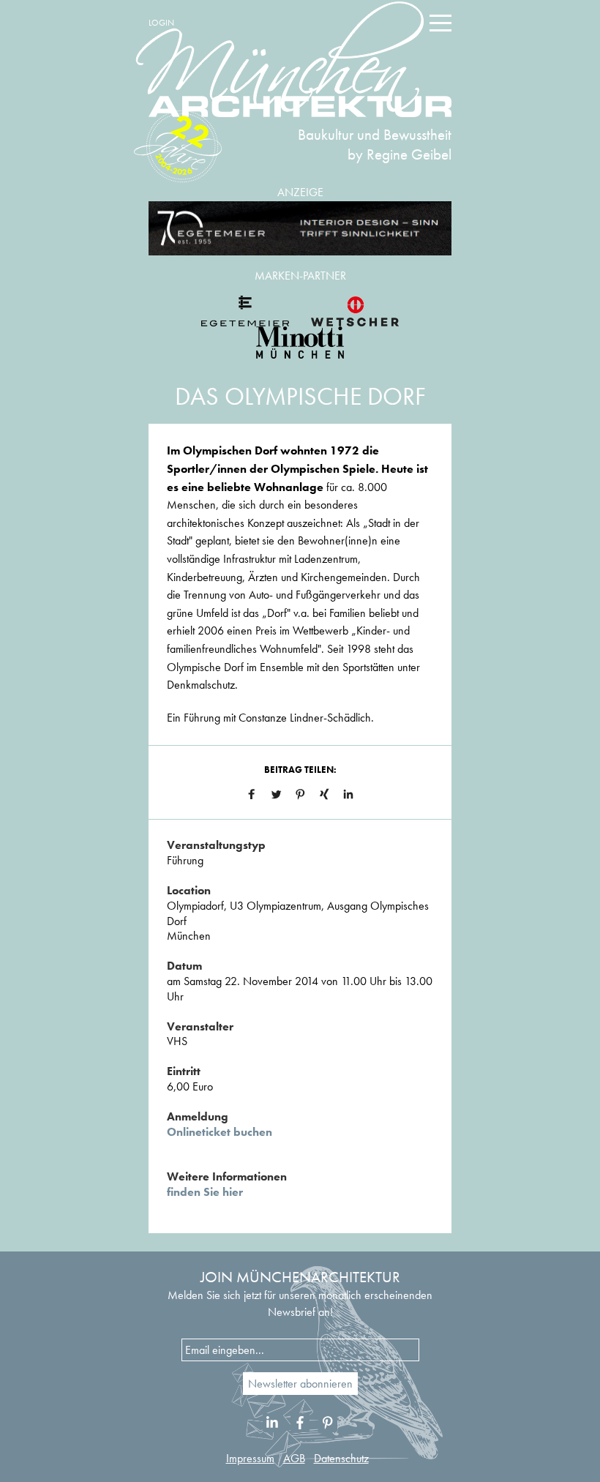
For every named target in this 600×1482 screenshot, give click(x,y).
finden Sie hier (205, 1192)
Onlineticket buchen (219, 1131)
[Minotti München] (300, 342)
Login (161, 23)
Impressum (250, 1458)
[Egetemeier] (300, 228)
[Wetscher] (355, 311)
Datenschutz (341, 1458)
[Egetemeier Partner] (245, 311)
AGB (294, 1458)
